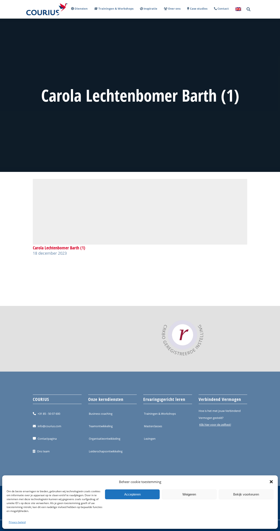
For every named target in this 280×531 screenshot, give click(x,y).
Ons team (43, 451)
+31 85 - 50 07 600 (49, 414)
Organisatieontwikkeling (104, 439)
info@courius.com (49, 426)
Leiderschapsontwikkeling (105, 451)
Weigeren (189, 494)
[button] (271, 482)
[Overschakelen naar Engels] (236, 9)
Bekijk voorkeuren (246, 494)
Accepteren (132, 494)
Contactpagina (47, 439)
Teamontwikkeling (101, 426)
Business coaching (100, 414)
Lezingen (150, 439)
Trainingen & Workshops (160, 414)
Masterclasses (153, 426)
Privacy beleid (17, 522)
